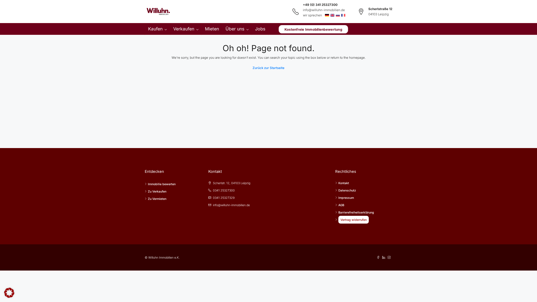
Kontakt (343, 183)
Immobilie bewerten (162, 184)
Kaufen (155, 28)
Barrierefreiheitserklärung (356, 212)
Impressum (346, 197)
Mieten (212, 28)
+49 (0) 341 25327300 (320, 5)
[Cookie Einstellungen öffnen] (9, 292)
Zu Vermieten (157, 198)
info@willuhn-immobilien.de (324, 10)
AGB (341, 205)
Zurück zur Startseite (268, 68)
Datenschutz (347, 190)
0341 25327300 (224, 190)
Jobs (260, 28)
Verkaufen (183, 28)
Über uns (234, 28)
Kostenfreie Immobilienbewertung (313, 29)
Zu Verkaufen (157, 191)
